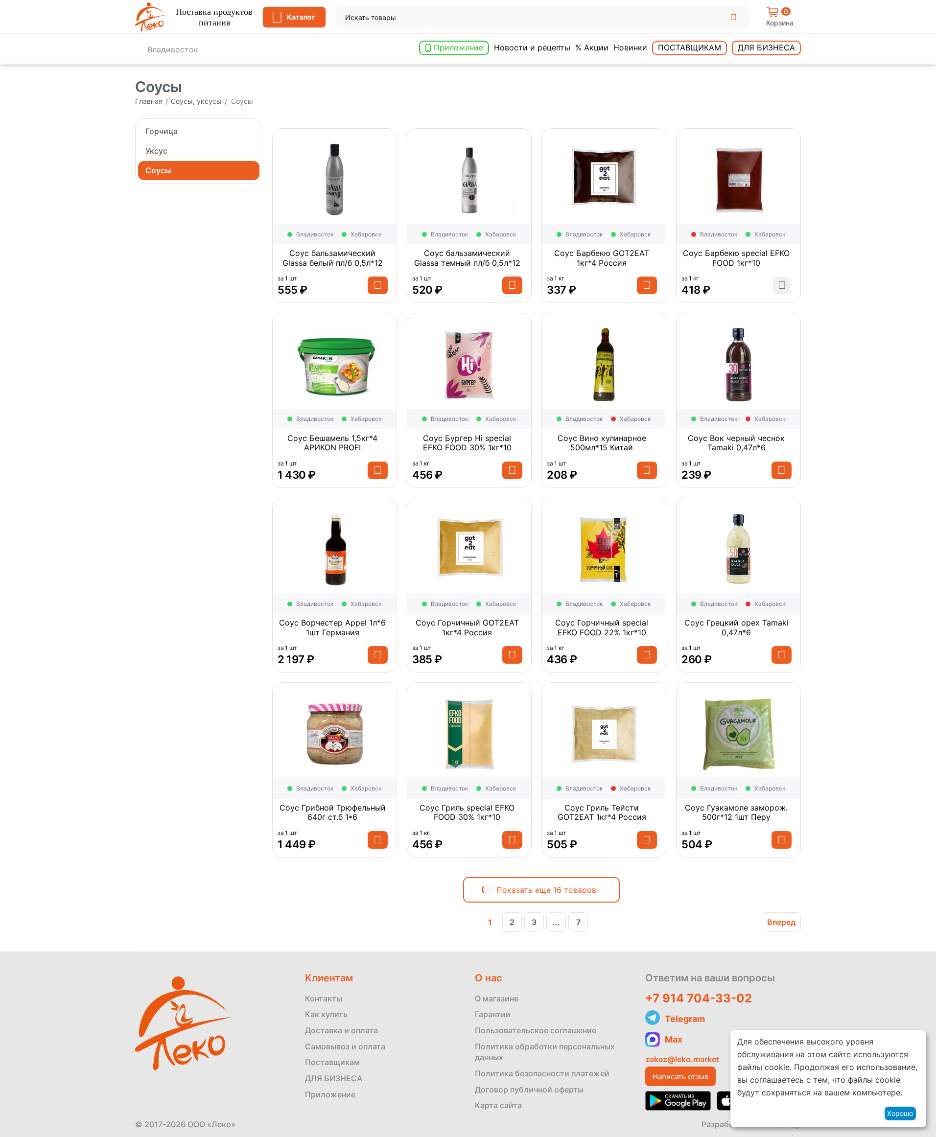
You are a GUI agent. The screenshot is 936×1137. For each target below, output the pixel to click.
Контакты (323, 998)
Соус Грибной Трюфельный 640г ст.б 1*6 (333, 812)
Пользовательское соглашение (535, 1030)
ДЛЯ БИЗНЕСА (333, 1078)
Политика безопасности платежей (542, 1073)
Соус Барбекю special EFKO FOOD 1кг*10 (736, 258)
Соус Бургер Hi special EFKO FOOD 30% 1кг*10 (467, 443)
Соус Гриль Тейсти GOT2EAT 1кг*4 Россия (602, 812)
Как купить (326, 1014)
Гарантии (493, 1014)
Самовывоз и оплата (345, 1046)
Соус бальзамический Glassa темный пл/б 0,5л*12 (467, 258)
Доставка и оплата (341, 1030)
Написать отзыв (680, 1076)
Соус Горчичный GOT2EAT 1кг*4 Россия (467, 627)
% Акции (591, 47)
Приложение (458, 47)
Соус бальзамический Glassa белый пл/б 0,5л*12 (332, 258)
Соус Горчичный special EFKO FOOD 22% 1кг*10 (601, 627)
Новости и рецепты (532, 47)
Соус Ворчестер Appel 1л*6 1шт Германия (332, 627)
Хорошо (900, 1113)
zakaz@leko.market (682, 1059)
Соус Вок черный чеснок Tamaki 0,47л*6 (736, 443)
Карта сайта (498, 1105)
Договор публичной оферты (529, 1089)
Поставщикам (689, 47)
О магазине (496, 998)
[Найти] (734, 17)
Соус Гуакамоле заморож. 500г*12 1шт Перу (736, 812)
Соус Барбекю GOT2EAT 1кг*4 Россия (601, 258)
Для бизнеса (766, 47)
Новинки (630, 47)
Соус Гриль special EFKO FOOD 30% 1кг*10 (467, 812)
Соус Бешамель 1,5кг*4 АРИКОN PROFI (332, 443)
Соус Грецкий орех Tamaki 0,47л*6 (736, 627)
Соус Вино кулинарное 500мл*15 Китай (602, 443)
